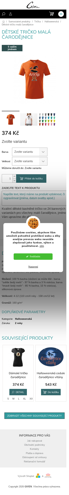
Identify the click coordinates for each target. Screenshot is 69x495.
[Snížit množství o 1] (14, 180)
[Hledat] (3, 14)
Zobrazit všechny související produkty (34, 415)
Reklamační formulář (34, 461)
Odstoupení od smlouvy (34, 457)
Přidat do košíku (34, 178)
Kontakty (34, 449)
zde (42, 246)
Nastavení (33, 266)
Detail (20, 392)
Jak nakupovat (34, 441)
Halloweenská (23, 318)
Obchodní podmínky (34, 445)
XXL (32, 398)
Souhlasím (35, 256)
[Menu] (61, 14)
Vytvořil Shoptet (26, 476)
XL (24, 398)
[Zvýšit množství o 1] (14, 176)
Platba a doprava (34, 453)
